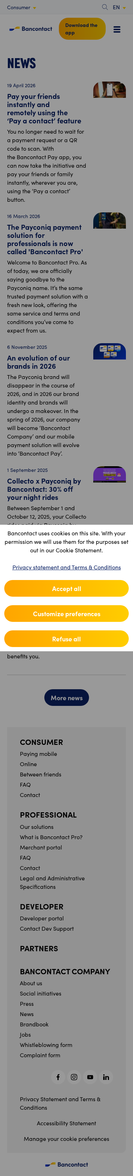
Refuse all (66, 638)
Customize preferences (66, 613)
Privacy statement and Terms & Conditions (66, 567)
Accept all (66, 588)
